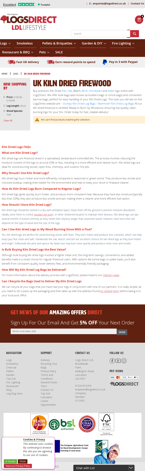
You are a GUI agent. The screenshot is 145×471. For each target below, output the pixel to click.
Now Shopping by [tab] (15, 86)
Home (5, 73)
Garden (10, 375)
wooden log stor (43, 214)
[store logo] (28, 22)
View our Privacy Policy (18, 465)
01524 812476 (83, 385)
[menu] (72, 48)
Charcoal (11, 367)
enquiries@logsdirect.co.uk (107, 3)
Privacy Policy (48, 371)
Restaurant (12, 386)
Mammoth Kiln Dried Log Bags (116, 103)
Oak (69, 90)
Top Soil (11, 378)
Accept (11, 461)
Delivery (45, 360)
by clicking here (109, 291)
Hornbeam (95, 90)
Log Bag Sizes (14, 393)
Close (23, 461)
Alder (111, 90)
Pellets (10, 371)
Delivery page (111, 275)
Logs (16, 73)
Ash (64, 90)
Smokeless (12, 363)
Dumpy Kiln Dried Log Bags (79, 103)
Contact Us (137, 3)
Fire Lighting (13, 382)
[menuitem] (5, 43)
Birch (85, 90)
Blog (8, 389)
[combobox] (105, 33)
